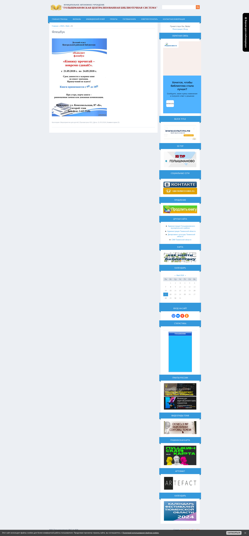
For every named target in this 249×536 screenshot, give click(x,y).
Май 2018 (180, 275)
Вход (186, 29)
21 (166, 294)
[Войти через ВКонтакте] (178, 316)
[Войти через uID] (173, 316)
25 (185, 294)
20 (194, 291)
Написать (170, 103)
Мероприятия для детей (69, 122)
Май (67, 26)
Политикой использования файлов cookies (140, 533)
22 (170, 294)
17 (180, 291)
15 (170, 291)
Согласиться (234, 533)
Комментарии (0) (113, 122)
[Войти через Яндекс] (182, 316)
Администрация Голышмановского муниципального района (181, 227)
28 (166, 298)
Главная (55, 26)
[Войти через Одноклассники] (187, 316)
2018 (62, 26)
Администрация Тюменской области (181, 231)
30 (175, 298)
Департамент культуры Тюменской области (181, 235)
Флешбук (58, 32)
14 (166, 291)
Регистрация (177, 29)
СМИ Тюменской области (181, 240)
